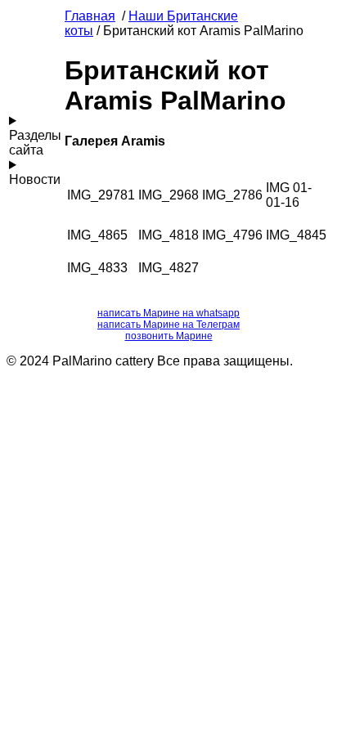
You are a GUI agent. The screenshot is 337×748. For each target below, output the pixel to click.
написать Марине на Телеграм (168, 324)
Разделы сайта (35, 142)
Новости (35, 179)
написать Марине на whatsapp (168, 313)
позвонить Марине (169, 336)
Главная (90, 16)
